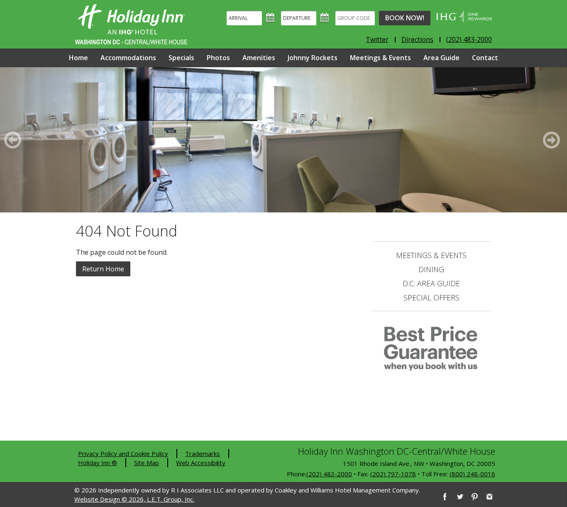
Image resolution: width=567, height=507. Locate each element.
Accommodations (128, 57)
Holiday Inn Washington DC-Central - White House (131, 24)
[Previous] (14, 140)
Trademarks (202, 453)
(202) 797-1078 (393, 474)
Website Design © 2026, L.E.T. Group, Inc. (134, 499)
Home (78, 57)
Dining (431, 269)
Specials (181, 57)
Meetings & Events (380, 57)
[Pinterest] (474, 496)
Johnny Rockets (312, 57)
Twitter (377, 39)
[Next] (553, 140)
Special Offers (431, 297)
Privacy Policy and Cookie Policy (123, 453)
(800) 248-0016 (472, 474)
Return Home (103, 268)
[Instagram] (489, 496)
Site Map (146, 462)
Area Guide (441, 57)
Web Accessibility (200, 462)
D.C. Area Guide (431, 283)
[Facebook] (444, 496)
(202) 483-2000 (469, 39)
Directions (417, 39)
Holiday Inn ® (97, 462)
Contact (485, 57)
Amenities (258, 57)
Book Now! (404, 17)
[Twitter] (459, 496)
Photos (218, 57)
